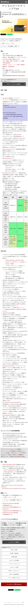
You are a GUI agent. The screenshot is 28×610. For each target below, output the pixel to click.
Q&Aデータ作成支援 (13, 574)
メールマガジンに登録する (13, 542)
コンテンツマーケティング (14, 563)
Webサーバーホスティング (14, 570)
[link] (9, 46)
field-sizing (5, 158)
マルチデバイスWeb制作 (14, 560)
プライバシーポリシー (17, 602)
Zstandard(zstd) (7, 415)
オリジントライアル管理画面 (8, 451)
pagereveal (5, 353)
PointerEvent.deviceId (8, 365)
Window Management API (9, 464)
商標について (10, 602)
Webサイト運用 (14, 549)
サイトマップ (6, 602)
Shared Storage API (7, 409)
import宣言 (17, 303)
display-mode (16, 134)
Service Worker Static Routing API (11, 402)
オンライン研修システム (13, 577)
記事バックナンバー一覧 (8, 43)
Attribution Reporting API (9, 267)
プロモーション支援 (14, 567)
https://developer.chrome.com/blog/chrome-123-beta (13, 488)
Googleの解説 (16, 456)
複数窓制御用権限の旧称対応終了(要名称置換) (14, 75)
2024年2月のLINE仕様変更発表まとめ (12, 507)
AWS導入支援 (14, 556)
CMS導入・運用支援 (14, 553)
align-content (6, 149)
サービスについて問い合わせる (14, 584)
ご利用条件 (22, 602)
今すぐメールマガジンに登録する (14, 84)
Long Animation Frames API (9, 331)
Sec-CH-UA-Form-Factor (9, 389)
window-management (9, 470)
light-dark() (5, 98)
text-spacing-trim (7, 172)
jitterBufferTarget (7, 313)
